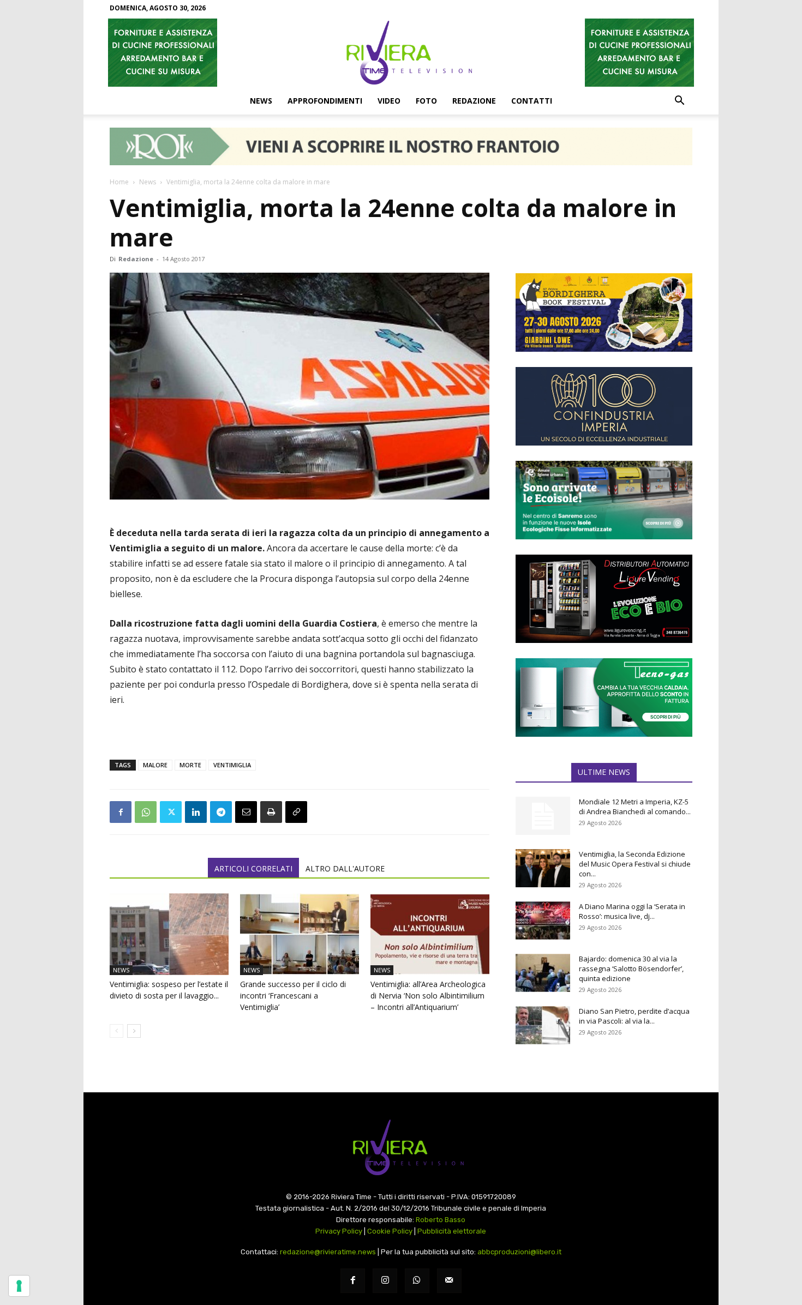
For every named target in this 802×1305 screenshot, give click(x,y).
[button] (679, 101)
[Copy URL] (296, 812)
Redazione (474, 100)
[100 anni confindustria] (604, 406)
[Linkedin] (196, 812)
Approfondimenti (325, 100)
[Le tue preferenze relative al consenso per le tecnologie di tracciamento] (19, 1286)
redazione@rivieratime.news (328, 1252)
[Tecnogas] (604, 697)
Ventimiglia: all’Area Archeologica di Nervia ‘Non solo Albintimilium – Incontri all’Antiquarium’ (428, 995)
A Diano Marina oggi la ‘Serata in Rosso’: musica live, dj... (632, 911)
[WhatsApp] (146, 812)
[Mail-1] (449, 1280)
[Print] (271, 812)
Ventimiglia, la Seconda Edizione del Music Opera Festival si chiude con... (635, 864)
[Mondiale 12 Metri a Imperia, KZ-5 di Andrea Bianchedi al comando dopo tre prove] (543, 816)
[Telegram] (221, 812)
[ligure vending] (604, 599)
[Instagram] (385, 1280)
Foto (426, 100)
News (261, 100)
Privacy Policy (338, 1231)
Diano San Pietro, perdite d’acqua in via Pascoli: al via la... (634, 1016)
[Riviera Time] (401, 52)
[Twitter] (171, 812)
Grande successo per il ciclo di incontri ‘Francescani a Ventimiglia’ (293, 995)
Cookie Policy (389, 1231)
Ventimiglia (232, 765)
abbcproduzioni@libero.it (519, 1252)
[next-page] (134, 1031)
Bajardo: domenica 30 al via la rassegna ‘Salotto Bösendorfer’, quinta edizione (631, 968)
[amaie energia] (604, 500)
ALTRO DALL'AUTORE (345, 868)
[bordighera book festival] (604, 312)
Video (389, 100)
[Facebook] (120, 812)
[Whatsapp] (417, 1280)
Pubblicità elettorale (451, 1231)
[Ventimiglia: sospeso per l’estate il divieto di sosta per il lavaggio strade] (169, 934)
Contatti (531, 100)
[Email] (246, 812)
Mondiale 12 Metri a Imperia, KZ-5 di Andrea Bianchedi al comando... (635, 806)
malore (155, 765)
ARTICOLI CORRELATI (253, 868)
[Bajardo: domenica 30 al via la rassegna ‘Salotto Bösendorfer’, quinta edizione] (543, 973)
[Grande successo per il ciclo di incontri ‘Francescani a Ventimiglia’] (299, 934)
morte (190, 765)
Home (119, 182)
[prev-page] (116, 1031)
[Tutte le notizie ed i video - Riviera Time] (401, 1148)
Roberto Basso (440, 1220)
